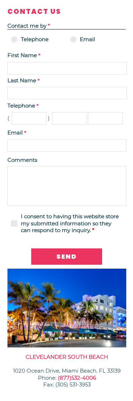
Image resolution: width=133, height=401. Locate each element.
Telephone (35, 39)
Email (87, 39)
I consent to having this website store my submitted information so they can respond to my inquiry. (70, 223)
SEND (66, 256)
